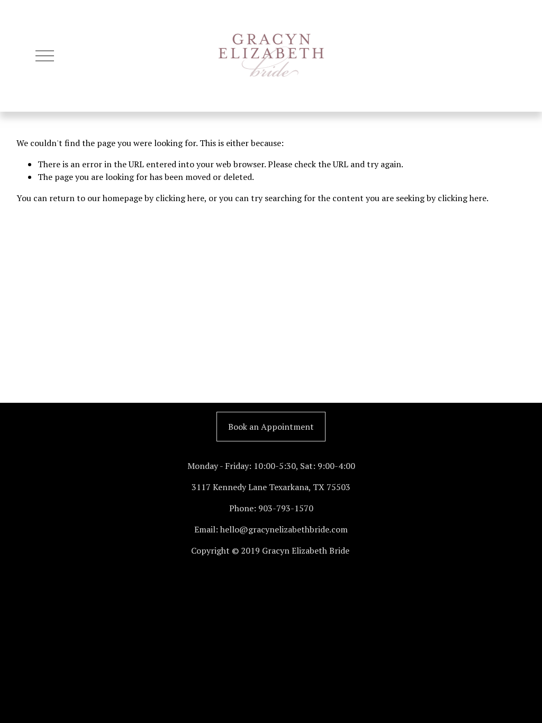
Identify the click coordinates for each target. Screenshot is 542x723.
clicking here (180, 198)
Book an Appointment (271, 426)
